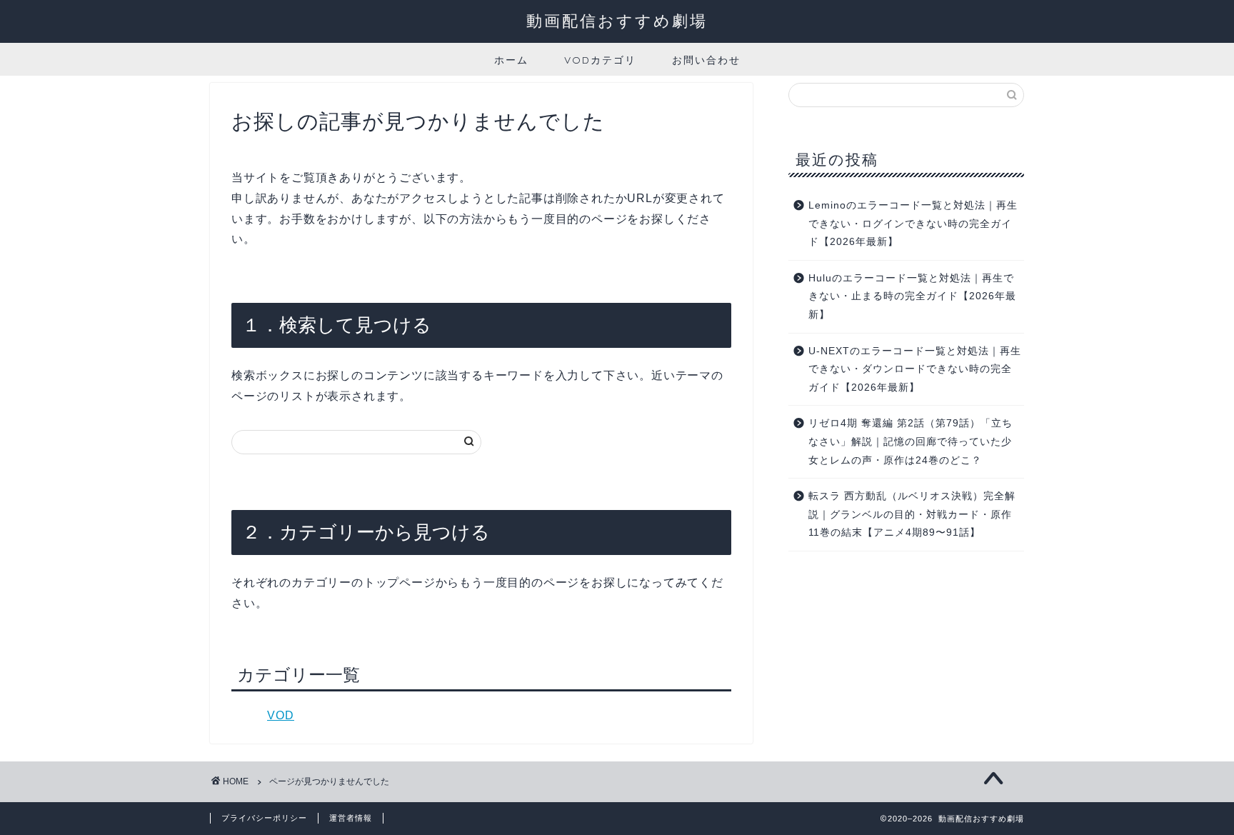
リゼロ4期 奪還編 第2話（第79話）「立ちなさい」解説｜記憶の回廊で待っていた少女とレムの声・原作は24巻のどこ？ (910, 441)
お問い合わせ (706, 60)
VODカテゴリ (600, 60)
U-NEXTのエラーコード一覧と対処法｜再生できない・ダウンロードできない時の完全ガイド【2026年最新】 (914, 369)
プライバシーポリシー (264, 818)
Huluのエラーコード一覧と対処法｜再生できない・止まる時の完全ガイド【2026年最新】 (912, 296)
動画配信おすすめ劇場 (617, 20)
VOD (280, 715)
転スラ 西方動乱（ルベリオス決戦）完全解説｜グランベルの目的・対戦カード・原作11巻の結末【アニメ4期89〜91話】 (911, 514)
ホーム (511, 60)
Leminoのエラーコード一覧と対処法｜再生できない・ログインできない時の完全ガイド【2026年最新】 (913, 223)
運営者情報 (350, 818)
